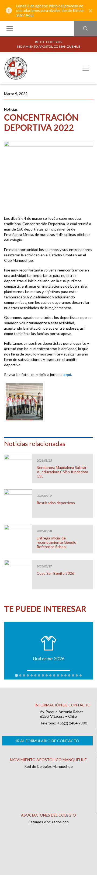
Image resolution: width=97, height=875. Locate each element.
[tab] (16, 675)
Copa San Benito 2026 (55, 573)
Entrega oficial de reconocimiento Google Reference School (56, 542)
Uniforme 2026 (48, 658)
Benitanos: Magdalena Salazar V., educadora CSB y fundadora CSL (62, 471)
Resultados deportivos (56, 503)
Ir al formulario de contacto (47, 740)
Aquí (29, 15)
